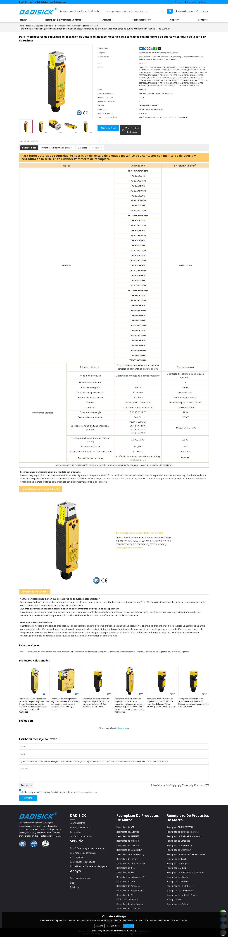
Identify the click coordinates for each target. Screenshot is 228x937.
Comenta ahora (123, 728)
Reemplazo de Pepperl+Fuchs (130, 890)
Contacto (203, 19)
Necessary (98, 930)
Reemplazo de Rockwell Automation (184, 836)
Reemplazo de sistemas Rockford (183, 831)
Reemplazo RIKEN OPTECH (180, 827)
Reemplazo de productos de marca (63, 19)
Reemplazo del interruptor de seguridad (91, 651)
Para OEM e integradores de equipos (88, 848)
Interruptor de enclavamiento (122, 651)
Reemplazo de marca (80, 827)
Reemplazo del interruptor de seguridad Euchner (75, 25)
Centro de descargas (80, 878)
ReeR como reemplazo (127, 899)
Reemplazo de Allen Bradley (129, 904)
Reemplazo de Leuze (126, 881)
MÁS (59, 836)
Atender (107, 19)
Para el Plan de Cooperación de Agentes (89, 866)
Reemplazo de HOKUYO (178, 881)
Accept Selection (113, 926)
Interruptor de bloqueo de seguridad (151, 651)
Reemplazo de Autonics (127, 831)
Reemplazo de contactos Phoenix (182, 895)
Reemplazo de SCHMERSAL (180, 845)
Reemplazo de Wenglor (178, 863)
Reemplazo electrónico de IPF (130, 877)
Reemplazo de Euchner (43, 25)
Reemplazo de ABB (125, 827)
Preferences (120, 930)
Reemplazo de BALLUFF (127, 836)
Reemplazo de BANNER (127, 840)
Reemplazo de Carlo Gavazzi (180, 890)
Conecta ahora (109, 128)
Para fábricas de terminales (83, 852)
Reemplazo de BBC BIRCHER (180, 885)
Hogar (23, 19)
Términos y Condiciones (88, 792)
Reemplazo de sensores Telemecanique (186, 854)
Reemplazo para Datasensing (130, 854)
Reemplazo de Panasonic (128, 885)
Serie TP (22, 651)
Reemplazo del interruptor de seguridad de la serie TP (50, 651)
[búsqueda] (170, 11)
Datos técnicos (29, 148)
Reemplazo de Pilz (125, 895)
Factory (179, 2)
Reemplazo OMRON (176, 867)
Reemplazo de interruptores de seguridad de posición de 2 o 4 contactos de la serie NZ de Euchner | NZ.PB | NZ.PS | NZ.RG (161, 702)
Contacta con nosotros (81, 836)
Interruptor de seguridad (178, 651)
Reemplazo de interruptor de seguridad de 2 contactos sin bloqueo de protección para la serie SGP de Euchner (193, 702)
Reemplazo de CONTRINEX (129, 849)
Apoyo (173, 19)
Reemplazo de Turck (176, 858)
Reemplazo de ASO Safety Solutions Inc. (186, 872)
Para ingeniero (77, 857)
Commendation (191, 2)
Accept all (128, 926)
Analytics (109, 930)
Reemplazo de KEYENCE (127, 845)
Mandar (28, 798)
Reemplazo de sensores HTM (130, 863)
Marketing (132, 930)
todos (28, 25)
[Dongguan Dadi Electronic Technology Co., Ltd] (38, 11)
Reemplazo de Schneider (128, 908)
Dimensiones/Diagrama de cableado (57, 148)
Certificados (75, 832)
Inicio (22, 25)
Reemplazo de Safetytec (178, 840)
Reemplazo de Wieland (177, 904)
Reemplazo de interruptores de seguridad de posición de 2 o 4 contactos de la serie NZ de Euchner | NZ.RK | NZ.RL (96, 702)
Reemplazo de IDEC (125, 867)
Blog (72, 882)
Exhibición (75, 887)
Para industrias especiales (82, 861)
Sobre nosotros (140, 19)
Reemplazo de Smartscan (179, 849)
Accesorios (97, 148)
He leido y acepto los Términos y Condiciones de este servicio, (58, 792)
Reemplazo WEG (174, 899)
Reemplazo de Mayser (177, 877)
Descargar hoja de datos (129, 547)
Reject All (99, 926)
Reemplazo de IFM (125, 872)
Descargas (82, 148)
